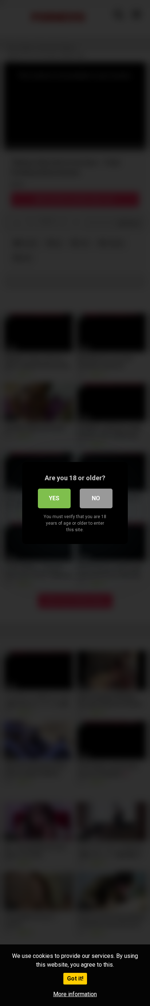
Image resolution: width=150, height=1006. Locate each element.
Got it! (75, 978)
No (96, 498)
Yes (54, 498)
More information (75, 994)
